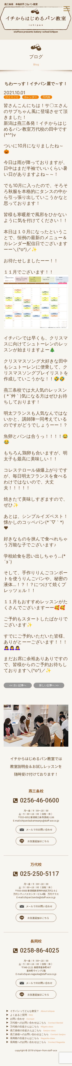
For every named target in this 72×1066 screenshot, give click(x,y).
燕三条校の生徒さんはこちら (33, 1030)
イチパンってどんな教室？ (32, 1010)
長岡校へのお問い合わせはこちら (37, 1041)
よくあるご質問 (21, 1014)
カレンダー (30, 97)
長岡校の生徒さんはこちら (32, 1038)
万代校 (46, 97)
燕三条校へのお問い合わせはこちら (38, 1034)
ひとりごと (12, 97)
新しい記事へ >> (49, 685)
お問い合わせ (22, 1018)
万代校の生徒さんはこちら (31, 1026)
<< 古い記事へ (17, 685)
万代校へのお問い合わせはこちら (36, 1022)
